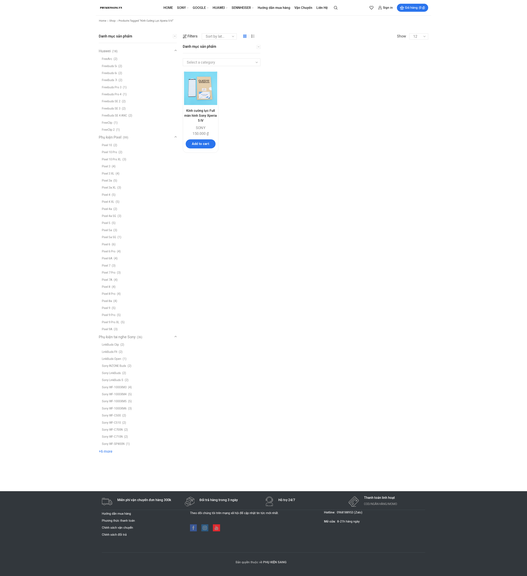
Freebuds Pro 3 (111, 87)
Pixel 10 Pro (109, 152)
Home (102, 20)
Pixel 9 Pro (108, 315)
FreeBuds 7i (109, 80)
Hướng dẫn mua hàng (274, 8)
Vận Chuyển (303, 8)
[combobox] (221, 62)
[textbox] (218, 62)
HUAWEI (219, 8)
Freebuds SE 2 (111, 101)
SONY (181, 8)
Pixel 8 (106, 286)
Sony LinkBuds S (112, 380)
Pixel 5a (107, 230)
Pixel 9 (106, 308)
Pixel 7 (106, 265)
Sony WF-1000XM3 (114, 387)
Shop (112, 20)
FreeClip (107, 122)
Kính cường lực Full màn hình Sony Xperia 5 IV (200, 115)
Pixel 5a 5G (109, 237)
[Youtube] (216, 527)
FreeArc (107, 59)
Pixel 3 (106, 166)
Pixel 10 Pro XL (111, 159)
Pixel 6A (107, 258)
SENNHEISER (241, 8)
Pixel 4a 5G (109, 216)
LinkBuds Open (111, 358)
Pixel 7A (107, 279)
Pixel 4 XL (108, 201)
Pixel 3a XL (109, 187)
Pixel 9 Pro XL (110, 322)
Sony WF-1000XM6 (114, 408)
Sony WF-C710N (112, 436)
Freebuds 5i (109, 66)
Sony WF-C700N (112, 429)
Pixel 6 (106, 244)
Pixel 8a (107, 301)
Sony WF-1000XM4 (114, 394)
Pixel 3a (107, 180)
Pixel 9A (107, 329)
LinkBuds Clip (110, 344)
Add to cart (200, 144)
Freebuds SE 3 (111, 108)
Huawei (105, 51)
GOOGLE (199, 8)
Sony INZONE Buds (114, 365)
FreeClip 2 (108, 129)
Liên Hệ (322, 8)
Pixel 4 (106, 194)
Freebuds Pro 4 (111, 94)
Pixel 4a (107, 209)
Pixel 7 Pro (108, 272)
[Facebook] (193, 527)
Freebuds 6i (109, 73)
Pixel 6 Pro (108, 251)
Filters (193, 36)
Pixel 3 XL (108, 173)
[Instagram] (204, 527)
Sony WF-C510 (111, 422)
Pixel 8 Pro (108, 293)
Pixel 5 (106, 223)
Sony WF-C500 (111, 415)
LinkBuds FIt (109, 351)
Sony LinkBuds (111, 373)
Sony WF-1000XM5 (114, 401)
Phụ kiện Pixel (110, 137)
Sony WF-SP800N (113, 443)
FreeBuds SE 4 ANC (114, 115)
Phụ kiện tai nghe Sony (117, 337)
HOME (168, 8)
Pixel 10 (107, 145)
